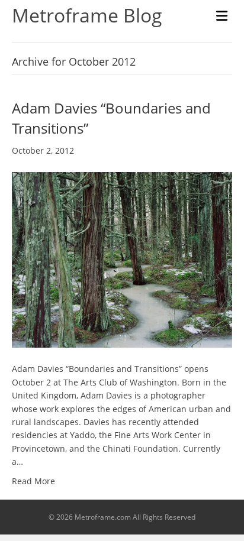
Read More (33, 481)
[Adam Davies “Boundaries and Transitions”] (122, 258)
